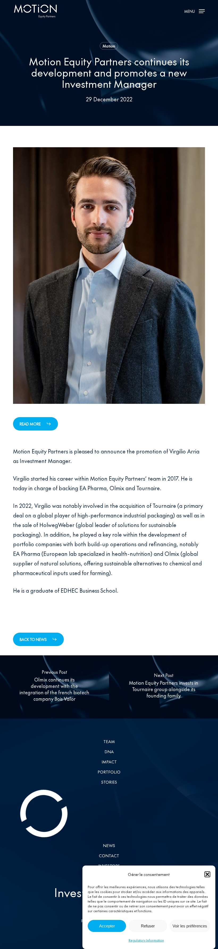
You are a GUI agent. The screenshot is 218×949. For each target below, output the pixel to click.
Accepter (107, 926)
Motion (109, 46)
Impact (109, 761)
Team (109, 741)
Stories (109, 782)
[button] (207, 874)
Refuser (148, 926)
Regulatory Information (146, 940)
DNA (109, 751)
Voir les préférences (190, 926)
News (109, 845)
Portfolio (109, 772)
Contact (109, 855)
